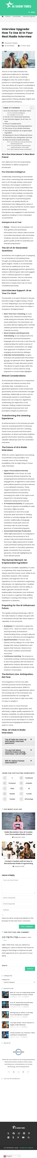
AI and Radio (9, 46)
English (9, 1156)
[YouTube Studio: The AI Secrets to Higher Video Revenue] (5, 1024)
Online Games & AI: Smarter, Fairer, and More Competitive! (22, 1034)
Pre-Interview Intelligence (17, 113)
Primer (6, 227)
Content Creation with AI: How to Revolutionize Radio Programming (18, 862)
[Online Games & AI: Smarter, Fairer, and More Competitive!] (5, 1034)
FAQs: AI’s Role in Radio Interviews (17, 140)
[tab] (18, 741)
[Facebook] (14, 1072)
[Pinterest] (28, 1072)
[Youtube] (23, 1137)
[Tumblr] (13, 1137)
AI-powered (13, 269)
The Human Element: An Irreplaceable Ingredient (18, 132)
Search (4, 965)
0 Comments (25, 997)
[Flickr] (8, 1137)
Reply (5, 940)
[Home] (2, 16)
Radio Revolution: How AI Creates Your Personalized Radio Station (18, 833)
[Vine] (18, 1137)
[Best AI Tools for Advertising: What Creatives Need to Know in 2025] (5, 994)
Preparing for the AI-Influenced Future (18, 135)
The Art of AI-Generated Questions (17, 117)
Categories (5, 979)
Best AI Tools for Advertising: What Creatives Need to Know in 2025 (22, 994)
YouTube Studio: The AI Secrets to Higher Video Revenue (22, 1024)
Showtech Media (11, 43)
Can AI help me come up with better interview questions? (21, 143)
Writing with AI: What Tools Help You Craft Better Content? (21, 1014)
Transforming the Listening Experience (18, 126)
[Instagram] (18, 1072)
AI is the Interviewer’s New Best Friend (17, 111)
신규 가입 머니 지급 (10, 937)
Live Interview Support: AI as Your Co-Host (18, 120)
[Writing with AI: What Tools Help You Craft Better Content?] (5, 1014)
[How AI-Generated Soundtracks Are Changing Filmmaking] (5, 1004)
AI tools (7, 360)
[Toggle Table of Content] (30, 108)
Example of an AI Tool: (16, 115)
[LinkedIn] (23, 1072)
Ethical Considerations (13, 124)
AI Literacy (8, 626)
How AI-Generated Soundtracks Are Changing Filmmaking (21, 1004)
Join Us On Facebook (12, 1079)
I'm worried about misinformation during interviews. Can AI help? (21, 146)
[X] (9, 1072)
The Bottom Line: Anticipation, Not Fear (18, 138)
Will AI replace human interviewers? (21, 149)
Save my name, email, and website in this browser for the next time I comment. (17, 919)
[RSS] (29, 1137)
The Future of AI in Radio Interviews (17, 128)
